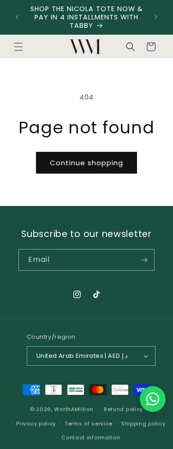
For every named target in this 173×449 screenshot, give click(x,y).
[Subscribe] (144, 260)
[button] (18, 47)
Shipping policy (143, 423)
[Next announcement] (156, 17)
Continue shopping (86, 163)
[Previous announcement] (17, 17)
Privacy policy (36, 423)
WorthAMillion (73, 409)
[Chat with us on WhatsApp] (153, 399)
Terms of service (89, 423)
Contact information (90, 437)
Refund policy (123, 409)
